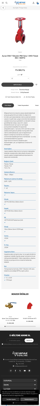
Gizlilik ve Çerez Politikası (20, 403)
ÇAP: (20, 74)
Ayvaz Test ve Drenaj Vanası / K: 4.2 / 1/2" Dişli (10, 319)
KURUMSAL (8, 381)
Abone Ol (29, 340)
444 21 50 (21, 363)
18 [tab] (27, 326)
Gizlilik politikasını (8, 344)
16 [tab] (24, 326)
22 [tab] (32, 326)
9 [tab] (15, 326)
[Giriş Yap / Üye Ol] (33, 3)
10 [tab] (16, 326)
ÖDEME (6, 385)
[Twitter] (20, 371)
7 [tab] (12, 326)
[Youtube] (25, 371)
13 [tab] (20, 326)
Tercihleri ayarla (11, 399)
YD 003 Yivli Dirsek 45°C (29, 318)
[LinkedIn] (29, 371)
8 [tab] (14, 326)
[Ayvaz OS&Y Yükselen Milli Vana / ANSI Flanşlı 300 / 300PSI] (20, 30)
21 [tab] (31, 326)
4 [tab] (8, 326)
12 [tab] (19, 326)
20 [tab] (29, 326)
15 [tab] (23, 326)
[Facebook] (15, 371)
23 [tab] (33, 326)
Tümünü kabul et (29, 399)
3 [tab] (7, 326)
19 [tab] (28, 326)
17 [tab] (25, 326)
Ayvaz (10, 316)
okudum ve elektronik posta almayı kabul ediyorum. (21, 344)
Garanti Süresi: (15, 92)
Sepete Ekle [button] (17, 84)
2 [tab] (6, 326)
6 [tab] (11, 326)
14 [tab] (21, 326)
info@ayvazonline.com (21, 366)
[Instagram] (11, 371)
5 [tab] (10, 326)
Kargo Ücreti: (15, 89)
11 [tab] (18, 326)
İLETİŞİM (7, 389)
